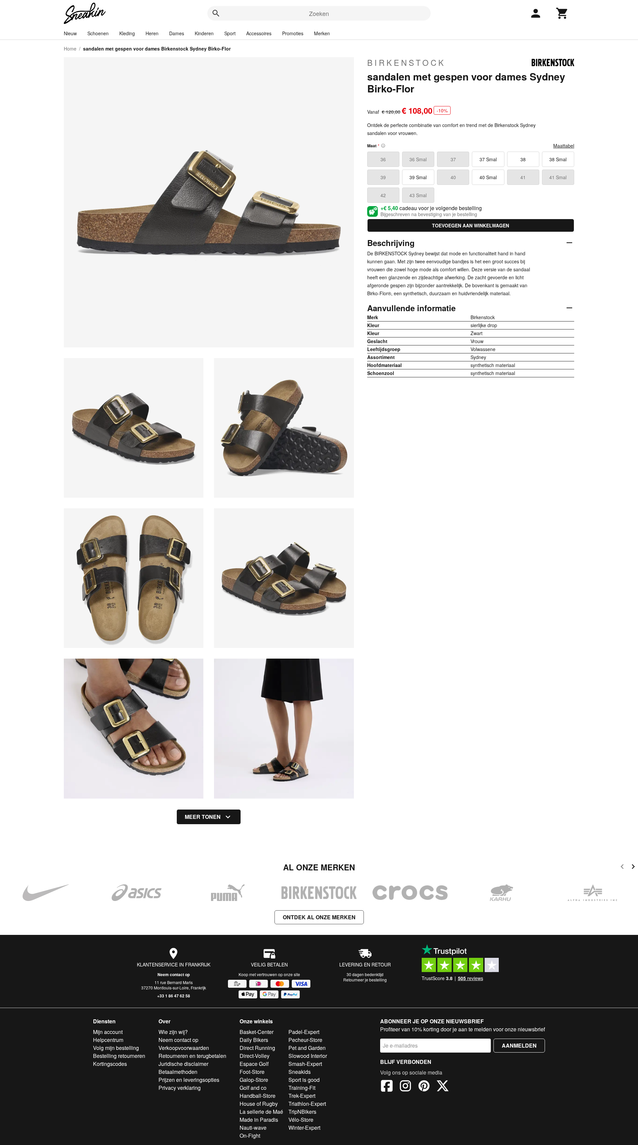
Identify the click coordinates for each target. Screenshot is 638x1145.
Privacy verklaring (180, 1087)
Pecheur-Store (305, 1040)
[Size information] (383, 145)
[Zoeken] (216, 13)
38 (523, 159)
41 (523, 177)
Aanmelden (519, 1045)
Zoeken (319, 13)
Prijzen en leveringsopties (189, 1079)
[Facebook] (386, 1086)
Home (70, 48)
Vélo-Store (300, 1119)
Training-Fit (301, 1087)
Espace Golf (254, 1064)
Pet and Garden (307, 1048)
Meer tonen (203, 817)
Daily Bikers (254, 1040)
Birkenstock (406, 62)
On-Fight (250, 1135)
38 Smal (558, 159)
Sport (230, 33)
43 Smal (418, 195)
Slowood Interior (307, 1056)
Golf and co (253, 1087)
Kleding (127, 33)
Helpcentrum (108, 1040)
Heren (152, 33)
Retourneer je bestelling (365, 979)
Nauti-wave (253, 1127)
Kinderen (204, 33)
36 (383, 159)
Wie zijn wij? (173, 1032)
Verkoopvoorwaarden (184, 1048)
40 (453, 177)
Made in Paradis (259, 1119)
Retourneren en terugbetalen (192, 1056)
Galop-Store (254, 1079)
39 (383, 177)
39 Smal (418, 177)
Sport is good (304, 1079)
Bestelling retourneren (119, 1056)
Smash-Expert (305, 1064)
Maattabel (563, 145)
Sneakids (299, 1072)
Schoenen (98, 33)
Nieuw (70, 33)
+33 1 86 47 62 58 (173, 996)
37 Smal (488, 159)
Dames (176, 33)
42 (383, 195)
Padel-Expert (303, 1032)
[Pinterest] (424, 1086)
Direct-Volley (254, 1056)
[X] (442, 1086)
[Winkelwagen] (562, 13)
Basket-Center (256, 1032)
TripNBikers (302, 1111)
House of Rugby (259, 1103)
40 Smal (488, 177)
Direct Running (257, 1048)
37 (453, 159)
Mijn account (108, 1032)
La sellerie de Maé (261, 1111)
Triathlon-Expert (307, 1103)
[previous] (622, 867)
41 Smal (558, 177)
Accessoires (258, 33)
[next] (633, 867)
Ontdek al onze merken (319, 917)
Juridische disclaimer (183, 1064)
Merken (322, 33)
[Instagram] (405, 1086)
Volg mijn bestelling (116, 1048)
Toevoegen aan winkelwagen (470, 225)
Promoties (292, 33)
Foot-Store (252, 1072)
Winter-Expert (304, 1127)
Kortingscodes (110, 1064)
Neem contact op (174, 974)
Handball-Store (257, 1095)
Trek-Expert (301, 1095)
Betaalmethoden (178, 1072)
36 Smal (418, 159)
